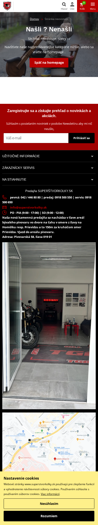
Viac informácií (50, 494)
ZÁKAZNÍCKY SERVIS (18, 168)
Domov (34, 19)
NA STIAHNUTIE (14, 179)
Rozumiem (49, 516)
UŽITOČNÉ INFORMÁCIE (21, 156)
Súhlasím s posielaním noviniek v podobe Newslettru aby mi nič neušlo (49, 126)
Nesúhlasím (49, 503)
